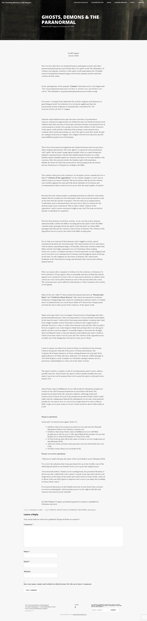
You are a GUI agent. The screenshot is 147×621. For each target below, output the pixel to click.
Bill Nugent (53, 26)
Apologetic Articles (81, 2)
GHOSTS (59, 510)
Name (27, 551)
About (132, 2)
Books (109, 2)
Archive (40, 510)
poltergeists (92, 510)
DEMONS (53, 510)
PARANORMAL (82, 510)
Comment (28, 524)
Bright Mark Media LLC (80, 614)
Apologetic (33, 510)
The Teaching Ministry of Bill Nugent (16, 3)
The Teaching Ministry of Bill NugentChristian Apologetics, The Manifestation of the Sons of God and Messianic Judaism (40, 606)
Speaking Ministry (121, 2)
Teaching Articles (97, 2)
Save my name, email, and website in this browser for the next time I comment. (58, 584)
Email (27, 561)
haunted (65, 510)
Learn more (28, 611)
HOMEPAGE (73, 510)
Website (27, 571)
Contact (141, 2)
